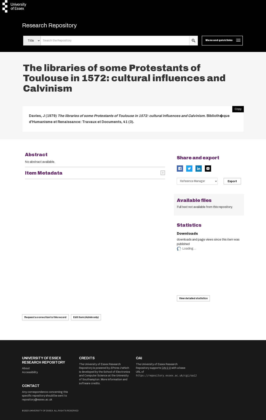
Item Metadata (44, 173)
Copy (236, 108)
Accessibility (30, 372)
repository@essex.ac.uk (37, 399)
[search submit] (193, 40)
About (26, 368)
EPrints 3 (115, 367)
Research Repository (49, 25)
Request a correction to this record (45, 317)
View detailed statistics (193, 298)
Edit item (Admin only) (86, 317)
